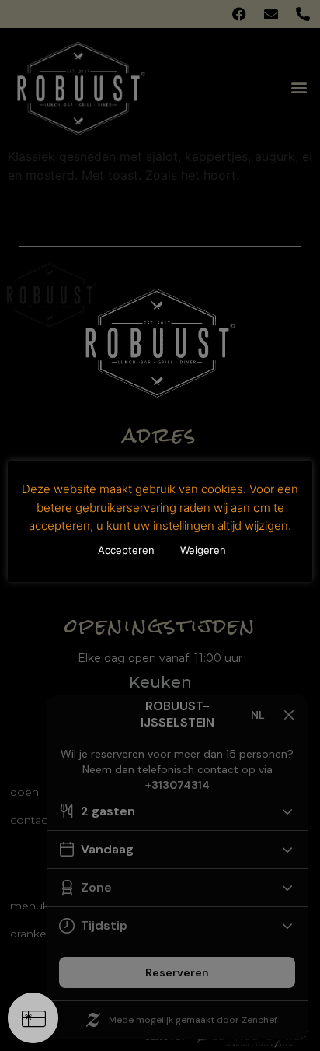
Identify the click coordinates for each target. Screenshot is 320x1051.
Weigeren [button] (203, 550)
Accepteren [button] (126, 550)
